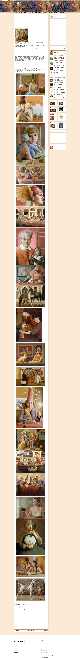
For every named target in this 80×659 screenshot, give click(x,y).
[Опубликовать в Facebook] (24, 604)
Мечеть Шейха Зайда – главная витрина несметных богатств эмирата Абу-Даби (58, 72)
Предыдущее (45, 630)
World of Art (18, 3)
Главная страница (31, 630)
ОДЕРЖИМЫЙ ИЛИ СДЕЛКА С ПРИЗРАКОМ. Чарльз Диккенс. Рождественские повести (58, 84)
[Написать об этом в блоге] (23, 604)
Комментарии (44, 652)
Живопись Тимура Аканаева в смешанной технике (58, 53)
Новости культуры (61, 12)
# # (19, 647)
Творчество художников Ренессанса (59, 67)
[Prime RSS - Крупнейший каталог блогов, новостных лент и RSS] (50, 647)
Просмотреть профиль (56, 147)
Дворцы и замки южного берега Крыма (59, 57)
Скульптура (25, 12)
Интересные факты (56, 79)
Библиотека (55, 12)
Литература (50, 12)
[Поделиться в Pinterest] (25, 604)
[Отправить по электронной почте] (22, 604)
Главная (16, 12)
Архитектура (31, 12)
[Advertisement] (31, 22)
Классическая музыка (38, 12)
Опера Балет (45, 12)
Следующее (17, 630)
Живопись (20, 12)
